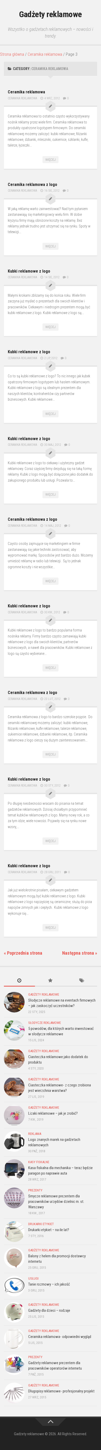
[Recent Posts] (19, 981)
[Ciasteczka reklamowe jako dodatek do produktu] (14, 1058)
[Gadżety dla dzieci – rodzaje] (14, 1312)
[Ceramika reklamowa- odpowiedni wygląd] (14, 1338)
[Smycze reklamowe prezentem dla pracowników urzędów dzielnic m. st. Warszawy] (14, 1198)
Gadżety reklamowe (50, 14)
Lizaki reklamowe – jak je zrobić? (53, 1113)
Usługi (33, 1278)
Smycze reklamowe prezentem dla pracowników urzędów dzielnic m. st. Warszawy (56, 1201)
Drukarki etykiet (41, 1224)
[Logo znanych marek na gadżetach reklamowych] (14, 1141)
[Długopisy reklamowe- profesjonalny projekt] (14, 1393)
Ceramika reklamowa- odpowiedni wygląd (59, 1336)
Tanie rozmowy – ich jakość (49, 1284)
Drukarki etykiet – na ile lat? (48, 1229)
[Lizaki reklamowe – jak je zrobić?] (14, 1115)
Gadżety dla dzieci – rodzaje (49, 1310)
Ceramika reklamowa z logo (32, 184)
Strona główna (12, 54)
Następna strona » (79, 953)
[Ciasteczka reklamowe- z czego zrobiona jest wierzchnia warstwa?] (14, 1087)
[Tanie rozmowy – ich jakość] (14, 1286)
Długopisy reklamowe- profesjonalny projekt (61, 1391)
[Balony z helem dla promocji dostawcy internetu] (14, 1257)
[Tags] (81, 981)
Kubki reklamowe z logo (29, 271)
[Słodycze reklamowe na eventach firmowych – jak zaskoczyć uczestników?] (14, 1002)
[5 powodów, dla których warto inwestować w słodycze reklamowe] (14, 1030)
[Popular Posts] (50, 981)
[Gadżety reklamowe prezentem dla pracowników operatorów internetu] (14, 1364)
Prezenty (35, 1190)
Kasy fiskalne (38, 1162)
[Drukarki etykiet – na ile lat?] (14, 1231)
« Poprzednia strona (23, 953)
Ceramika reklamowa (45, 54)
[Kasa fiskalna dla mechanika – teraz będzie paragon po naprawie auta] (14, 1169)
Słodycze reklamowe (44, 1023)
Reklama (34, 1134)
